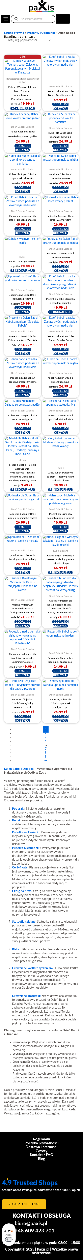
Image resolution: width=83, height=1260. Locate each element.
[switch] (8, 1239)
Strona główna (14, 32)
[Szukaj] (16, 19)
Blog (41, 1159)
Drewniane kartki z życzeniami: (33, 968)
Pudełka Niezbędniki (26, 848)
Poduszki (18, 808)
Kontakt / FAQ (41, 1155)
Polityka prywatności (42, 1143)
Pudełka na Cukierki (25, 832)
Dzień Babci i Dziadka (19, 768)
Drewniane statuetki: (26, 995)
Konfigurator (22, 108)
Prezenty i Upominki (41, 32)
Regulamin (41, 1139)
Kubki (16, 820)
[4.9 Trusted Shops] (7, 1175)
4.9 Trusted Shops (30, 1183)
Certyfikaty (20, 867)
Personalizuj (22, 270)
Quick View (22, 70)
